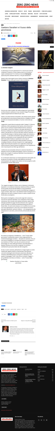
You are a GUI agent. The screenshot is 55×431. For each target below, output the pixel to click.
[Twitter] (11, 36)
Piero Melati (44, 109)
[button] (49, 0)
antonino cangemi (7, 309)
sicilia (25, 309)
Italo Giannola (45, 137)
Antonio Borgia (45, 104)
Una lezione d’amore (43, 40)
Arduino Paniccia (45, 147)
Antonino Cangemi (46, 80)
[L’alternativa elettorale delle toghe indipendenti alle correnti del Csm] (46, 59)
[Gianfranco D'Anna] (2, 33)
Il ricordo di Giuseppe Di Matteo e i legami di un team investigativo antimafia (6, 353)
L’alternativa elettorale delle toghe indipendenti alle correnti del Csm (45, 65)
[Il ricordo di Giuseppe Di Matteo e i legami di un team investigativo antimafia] (6, 347)
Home (2, 23)
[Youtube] (53, 0)
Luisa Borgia (44, 133)
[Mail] (51, 0)
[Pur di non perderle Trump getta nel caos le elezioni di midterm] (21, 375)
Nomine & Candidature (43, 62)
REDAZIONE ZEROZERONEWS (6, 410)
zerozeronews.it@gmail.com (10, 385)
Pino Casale (44, 128)
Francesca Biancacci (46, 142)
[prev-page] (2, 357)
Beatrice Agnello (45, 123)
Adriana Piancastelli (46, 85)
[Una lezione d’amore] (46, 34)
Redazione (40, 67)
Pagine (5, 23)
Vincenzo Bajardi (45, 75)
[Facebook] (9, 36)
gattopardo (19, 309)
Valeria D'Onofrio (45, 99)
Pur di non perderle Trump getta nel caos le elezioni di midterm (29, 375)
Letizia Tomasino (45, 113)
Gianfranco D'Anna (13, 326)
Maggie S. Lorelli (45, 89)
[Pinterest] (14, 36)
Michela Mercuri (45, 152)
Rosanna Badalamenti (46, 118)
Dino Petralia (44, 94)
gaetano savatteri (13, 309)
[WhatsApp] (16, 36)
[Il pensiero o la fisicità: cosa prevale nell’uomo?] (18, 347)
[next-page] (3, 357)
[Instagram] (50, 0)
